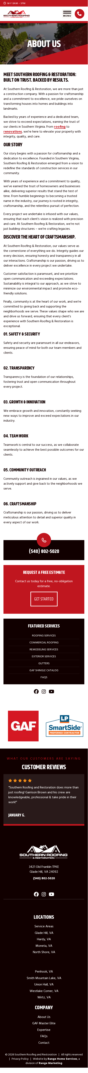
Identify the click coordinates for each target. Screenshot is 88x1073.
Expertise (43, 1030)
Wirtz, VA (44, 997)
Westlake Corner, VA (44, 991)
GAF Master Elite (44, 1023)
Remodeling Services (44, 649)
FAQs (44, 677)
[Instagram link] (44, 693)
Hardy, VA (44, 939)
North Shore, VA (44, 952)
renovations (12, 131)
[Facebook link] (36, 693)
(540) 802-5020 (44, 551)
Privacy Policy (20, 1059)
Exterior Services (44, 656)
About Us (44, 1017)
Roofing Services (44, 635)
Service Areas (44, 926)
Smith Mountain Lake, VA (44, 978)
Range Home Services (62, 1059)
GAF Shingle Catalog (43, 670)
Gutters (44, 663)
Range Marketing (50, 1063)
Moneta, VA (44, 946)
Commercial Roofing (44, 642)
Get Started (43, 598)
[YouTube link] (51, 693)
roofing (60, 126)
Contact (43, 1042)
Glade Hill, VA (44, 933)
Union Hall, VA (43, 984)
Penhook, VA (44, 971)
